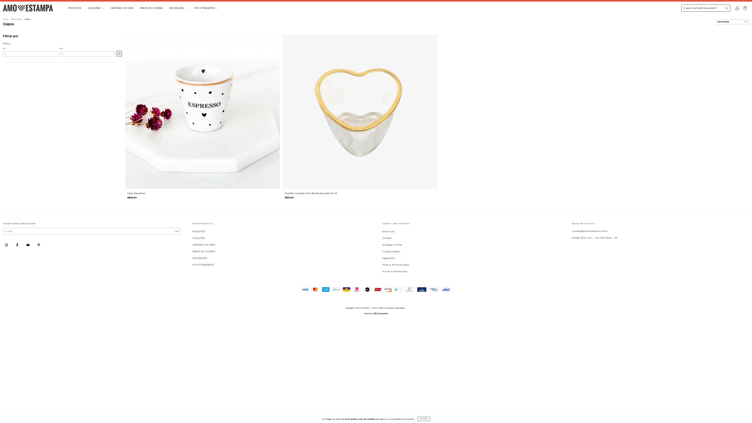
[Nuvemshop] (376, 314)
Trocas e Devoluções (394, 271)
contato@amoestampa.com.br (590, 231)
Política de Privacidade (395, 264)
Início (5, 19)
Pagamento (388, 258)
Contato (387, 238)
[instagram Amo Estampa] (7, 245)
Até (61, 49)
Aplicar (119, 54)
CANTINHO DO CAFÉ (122, 8)
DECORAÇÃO (177, 8)
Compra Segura (391, 251)
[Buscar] (726, 8)
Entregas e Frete (392, 244)
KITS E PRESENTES (205, 8)
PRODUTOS (75, 8)
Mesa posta (16, 19)
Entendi (424, 419)
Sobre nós (388, 231)
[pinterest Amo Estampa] (38, 245)
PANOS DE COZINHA (151, 8)
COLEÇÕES (94, 8)
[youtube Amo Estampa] (28, 245)
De (4, 49)
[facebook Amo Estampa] (18, 245)
